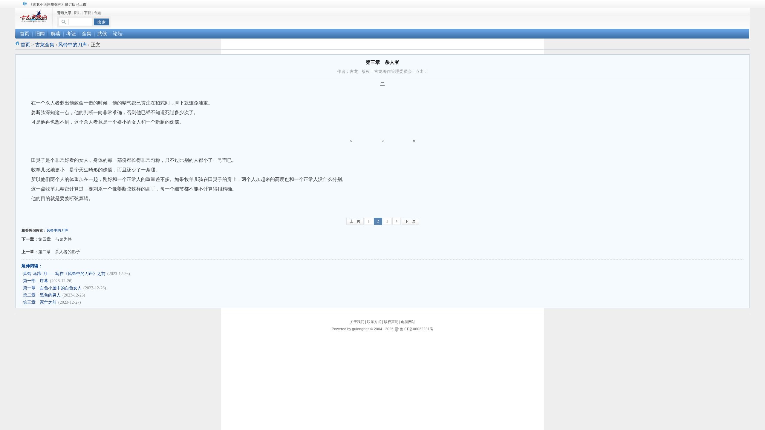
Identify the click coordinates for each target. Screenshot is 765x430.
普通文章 (64, 13)
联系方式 (374, 322)
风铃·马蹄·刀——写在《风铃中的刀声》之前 (64, 273)
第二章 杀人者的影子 (59, 251)
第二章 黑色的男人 (42, 295)
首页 (25, 44)
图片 (77, 13)
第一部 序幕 (35, 281)
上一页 (355, 221)
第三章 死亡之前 (39, 302)
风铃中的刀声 (72, 44)
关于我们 (357, 322)
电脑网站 (408, 322)
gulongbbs (360, 329)
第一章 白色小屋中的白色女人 (52, 288)
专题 (97, 13)
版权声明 (391, 322)
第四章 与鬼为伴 (55, 239)
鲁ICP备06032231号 (416, 329)
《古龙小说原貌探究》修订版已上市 (57, 4)
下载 (87, 13)
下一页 (410, 221)
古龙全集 (44, 44)
